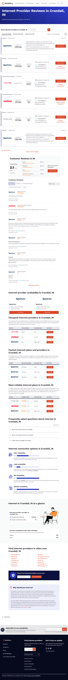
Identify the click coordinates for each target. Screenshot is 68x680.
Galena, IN (40, 554)
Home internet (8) (6, 34)
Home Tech (44, 3)
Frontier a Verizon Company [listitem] (15, 187)
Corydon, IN (14, 564)
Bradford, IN (14, 556)
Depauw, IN (40, 562)
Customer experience (28, 173)
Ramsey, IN (14, 558)
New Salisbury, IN (15, 554)
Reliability (25, 166)
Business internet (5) (18, 34)
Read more (10, 228)
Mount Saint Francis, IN (43, 556)
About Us (26, 607)
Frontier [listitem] (24, 187)
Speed (24, 162)
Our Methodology (7, 653)
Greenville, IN (14, 565)
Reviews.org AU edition (10, 656)
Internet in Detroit (28, 666)
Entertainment (30, 3)
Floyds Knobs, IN (42, 564)
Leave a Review (52, 170)
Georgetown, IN (15, 560)
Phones (37, 3)
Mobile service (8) (29, 34)
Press (4, 650)
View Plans (60, 46)
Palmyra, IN (40, 560)
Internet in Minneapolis (29, 663)
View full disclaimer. (6, 150)
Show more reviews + (34, 285)
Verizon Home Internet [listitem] (27, 183)
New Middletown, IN (42, 558)
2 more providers (33, 151)
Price (24, 170)
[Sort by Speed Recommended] (59, 34)
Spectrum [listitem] (19, 183)
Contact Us (6, 647)
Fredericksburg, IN (42, 565)
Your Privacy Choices (30, 675)
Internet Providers (19, 3)
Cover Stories (52, 3)
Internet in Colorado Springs (30, 669)
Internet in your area (28, 658)
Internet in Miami (27, 661)
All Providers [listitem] (11, 183)
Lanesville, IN (14, 562)
